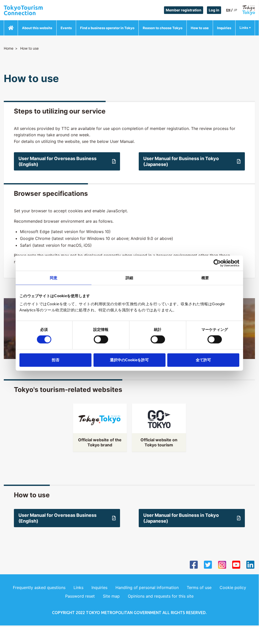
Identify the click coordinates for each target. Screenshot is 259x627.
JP (235, 10)
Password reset (80, 596)
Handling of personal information (147, 587)
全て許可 (203, 359)
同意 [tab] (53, 278)
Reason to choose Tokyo (162, 28)
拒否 (55, 359)
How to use (200, 28)
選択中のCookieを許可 (129, 359)
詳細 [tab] (129, 278)
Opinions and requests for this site (161, 596)
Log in (214, 10)
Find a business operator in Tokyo (107, 28)
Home (8, 48)
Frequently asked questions (39, 587)
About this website (37, 28)
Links (244, 28)
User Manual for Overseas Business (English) (57, 161)
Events (66, 28)
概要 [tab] (205, 278)
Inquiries (224, 28)
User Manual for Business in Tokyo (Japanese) (181, 161)
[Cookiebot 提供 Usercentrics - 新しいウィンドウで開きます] (217, 263)
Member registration (183, 10)
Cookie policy (233, 587)
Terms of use (199, 587)
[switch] (101, 339)
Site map (111, 596)
